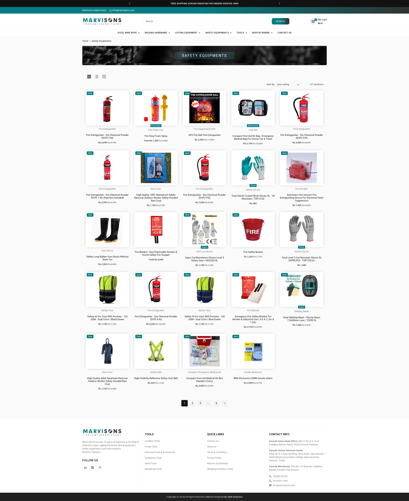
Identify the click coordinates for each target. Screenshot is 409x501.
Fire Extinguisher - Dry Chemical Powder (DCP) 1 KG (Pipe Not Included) (107, 196)
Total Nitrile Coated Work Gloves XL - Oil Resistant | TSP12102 (253, 197)
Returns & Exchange (217, 463)
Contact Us (213, 441)
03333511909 (280, 481)
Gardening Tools (153, 458)
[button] (318, 21)
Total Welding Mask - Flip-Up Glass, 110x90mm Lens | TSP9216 (301, 319)
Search (280, 21)
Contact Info (279, 434)
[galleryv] (104, 76)
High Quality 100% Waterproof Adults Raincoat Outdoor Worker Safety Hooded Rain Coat (156, 197)
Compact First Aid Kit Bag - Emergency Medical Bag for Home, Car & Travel (253, 137)
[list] (96, 76)
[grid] (89, 76)
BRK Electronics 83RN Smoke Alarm (253, 378)
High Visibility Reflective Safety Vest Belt (156, 378)
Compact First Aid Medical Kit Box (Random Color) (204, 380)
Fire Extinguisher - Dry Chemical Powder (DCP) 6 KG (156, 318)
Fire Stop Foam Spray (156, 136)
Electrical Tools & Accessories (160, 452)
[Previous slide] (129, 3)
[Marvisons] (102, 433)
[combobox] (208, 21)
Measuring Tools (153, 469)
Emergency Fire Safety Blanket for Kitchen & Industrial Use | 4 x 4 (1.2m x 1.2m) (253, 319)
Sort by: (271, 84)
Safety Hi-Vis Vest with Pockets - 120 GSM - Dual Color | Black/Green (107, 318)
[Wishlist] (111, 110)
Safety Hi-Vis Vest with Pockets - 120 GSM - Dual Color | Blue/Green (205, 318)
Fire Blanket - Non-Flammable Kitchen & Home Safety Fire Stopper (156, 253)
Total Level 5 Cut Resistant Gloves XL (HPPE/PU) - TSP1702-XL (302, 259)
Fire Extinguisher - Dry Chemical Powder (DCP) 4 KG (301, 136)
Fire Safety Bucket (253, 252)
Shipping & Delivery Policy (220, 469)
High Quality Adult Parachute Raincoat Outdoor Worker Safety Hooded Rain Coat (107, 381)
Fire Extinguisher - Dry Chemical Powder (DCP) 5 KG (204, 196)
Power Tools (151, 446)
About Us (211, 446)
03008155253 (280, 476)
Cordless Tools (152, 441)
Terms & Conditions (217, 452)
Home (85, 41)
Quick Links (215, 434)
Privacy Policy (214, 458)
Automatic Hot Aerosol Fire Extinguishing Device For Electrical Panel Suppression (301, 197)
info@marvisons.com (284, 485)
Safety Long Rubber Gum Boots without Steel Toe (107, 258)
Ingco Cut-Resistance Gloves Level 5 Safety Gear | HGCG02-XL (204, 259)
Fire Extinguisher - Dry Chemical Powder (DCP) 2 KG (107, 136)
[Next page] (224, 403)
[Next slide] (279, 3)
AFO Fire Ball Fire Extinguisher (205, 135)
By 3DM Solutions (233, 497)
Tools (149, 434)
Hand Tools (150, 463)
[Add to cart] (103, 110)
